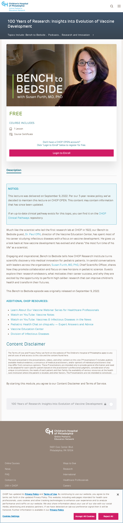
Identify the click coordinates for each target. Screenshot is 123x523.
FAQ (7, 474)
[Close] (117, 494)
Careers (67, 485)
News (8, 469)
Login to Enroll (61, 153)
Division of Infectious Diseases (30, 333)
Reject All (108, 516)
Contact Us (10, 480)
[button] (119, 6)
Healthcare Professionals (75, 480)
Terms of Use (50, 494)
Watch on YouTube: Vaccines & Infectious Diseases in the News (51, 319)
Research (68, 469)
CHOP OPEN (15, 6)
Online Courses (12, 463)
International (69, 474)
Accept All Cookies (84, 516)
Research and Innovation (76, 35)
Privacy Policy (32, 494)
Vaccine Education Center (27, 329)
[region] (61, 506)
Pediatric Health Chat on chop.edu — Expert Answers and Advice (52, 324)
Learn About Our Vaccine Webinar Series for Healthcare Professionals (55, 310)
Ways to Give (69, 463)
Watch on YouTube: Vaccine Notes (32, 314)
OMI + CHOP (11, 485)
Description (13, 170)
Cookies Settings (11, 516)
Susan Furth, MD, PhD (65, 264)
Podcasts (54, 35)
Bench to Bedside (35, 35)
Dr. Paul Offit (33, 234)
